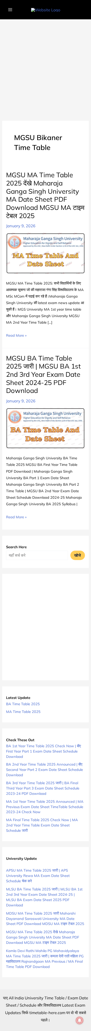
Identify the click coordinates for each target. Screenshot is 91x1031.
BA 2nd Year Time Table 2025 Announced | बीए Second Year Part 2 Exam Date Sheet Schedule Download (44, 769)
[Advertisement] (45, 67)
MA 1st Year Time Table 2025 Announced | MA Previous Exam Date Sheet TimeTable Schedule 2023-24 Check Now (44, 806)
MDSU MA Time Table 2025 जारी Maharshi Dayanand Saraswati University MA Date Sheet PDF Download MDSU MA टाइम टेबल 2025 (45, 918)
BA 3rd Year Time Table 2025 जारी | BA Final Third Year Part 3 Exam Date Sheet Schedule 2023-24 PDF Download (42, 788)
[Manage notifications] (79, 1020)
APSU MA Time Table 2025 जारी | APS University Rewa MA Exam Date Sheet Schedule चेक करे (38, 875)
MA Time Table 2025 (23, 711)
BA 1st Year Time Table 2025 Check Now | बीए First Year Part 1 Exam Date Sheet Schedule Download (43, 751)
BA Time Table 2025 (23, 704)
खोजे (77, 555)
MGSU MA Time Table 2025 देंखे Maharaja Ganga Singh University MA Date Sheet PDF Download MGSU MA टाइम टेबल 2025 (45, 195)
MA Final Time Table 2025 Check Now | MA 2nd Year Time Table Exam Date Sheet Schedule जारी (42, 825)
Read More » (16, 336)
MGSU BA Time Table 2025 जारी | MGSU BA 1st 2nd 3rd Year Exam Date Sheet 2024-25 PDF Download (43, 374)
